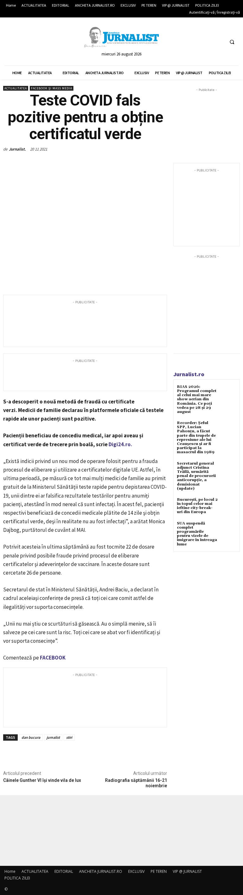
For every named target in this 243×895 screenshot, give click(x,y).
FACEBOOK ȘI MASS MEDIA (51, 88)
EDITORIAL (63, 871)
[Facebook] (194, 41)
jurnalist (53, 737)
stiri (69, 737)
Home (10, 871)
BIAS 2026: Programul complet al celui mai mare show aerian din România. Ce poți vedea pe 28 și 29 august (196, 399)
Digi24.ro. (120, 444)
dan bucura (31, 737)
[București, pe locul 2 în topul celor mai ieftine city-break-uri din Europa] (228, 505)
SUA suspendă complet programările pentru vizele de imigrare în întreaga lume (197, 534)
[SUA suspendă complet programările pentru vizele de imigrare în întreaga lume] (228, 529)
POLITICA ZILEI (17, 878)
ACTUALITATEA (15, 88)
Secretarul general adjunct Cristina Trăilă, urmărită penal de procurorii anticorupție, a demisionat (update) (196, 476)
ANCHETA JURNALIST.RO (100, 871)
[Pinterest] (78, 164)
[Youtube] (218, 41)
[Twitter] (206, 41)
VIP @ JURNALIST (187, 871)
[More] (107, 164)
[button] (232, 42)
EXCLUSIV (136, 871)
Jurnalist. (17, 149)
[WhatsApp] (92, 164)
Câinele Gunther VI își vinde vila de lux (42, 780)
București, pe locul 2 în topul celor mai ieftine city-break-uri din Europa (197, 506)
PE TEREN (159, 871)
